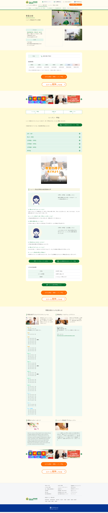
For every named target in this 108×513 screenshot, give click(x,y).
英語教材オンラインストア (75, 485)
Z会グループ (73, 490)
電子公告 (46, 492)
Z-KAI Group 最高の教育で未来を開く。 (54, 508)
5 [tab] (81, 25)
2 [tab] (78, 25)
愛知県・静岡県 (73, 499)
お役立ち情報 (60, 485)
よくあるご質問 (48, 487)
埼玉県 (61, 499)
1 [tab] (77, 25)
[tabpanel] (67, 18)
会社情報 (46, 490)
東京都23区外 (52, 499)
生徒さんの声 (47, 485)
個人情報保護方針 (48, 493)
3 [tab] (79, 25)
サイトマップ (73, 493)
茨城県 (68, 499)
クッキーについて (74, 492)
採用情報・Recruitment (62, 490)
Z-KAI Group (78, 2)
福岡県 (56, 501)
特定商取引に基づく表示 (62, 492)
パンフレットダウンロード (62, 487)
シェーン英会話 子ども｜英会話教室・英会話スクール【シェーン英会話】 (32, 2)
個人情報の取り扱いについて (63, 493)
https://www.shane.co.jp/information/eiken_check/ (66, 335)
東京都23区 (47, 499)
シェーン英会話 (32, 499)
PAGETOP (105, 510)
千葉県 (65, 499)
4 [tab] (80, 25)
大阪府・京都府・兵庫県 (49, 501)
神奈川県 (57, 499)
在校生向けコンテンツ (75, 488)
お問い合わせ (73, 487)
